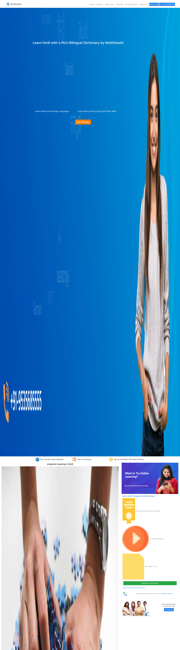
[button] (99, 4)
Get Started (169, 610)
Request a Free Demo (149, 583)
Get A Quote (83, 122)
